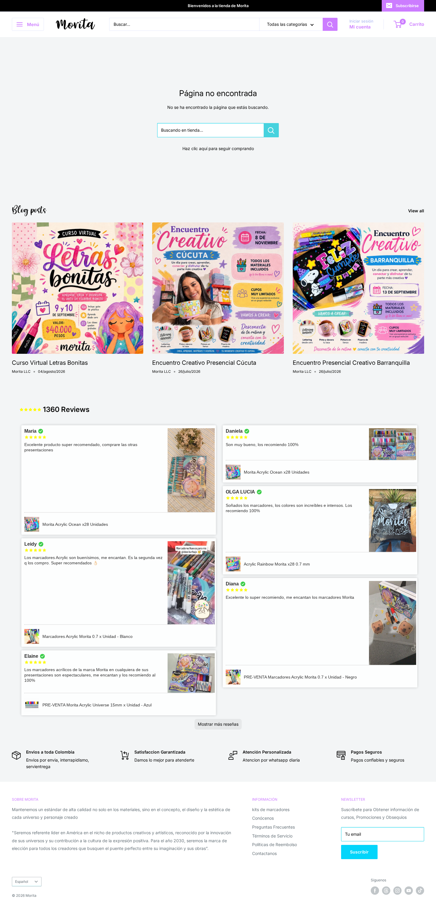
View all (416, 210)
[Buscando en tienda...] (271, 130)
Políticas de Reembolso (274, 844)
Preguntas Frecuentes (273, 826)
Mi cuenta (360, 27)
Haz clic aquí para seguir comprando (218, 148)
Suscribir (359, 851)
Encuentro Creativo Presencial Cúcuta (204, 362)
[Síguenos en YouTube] (409, 890)
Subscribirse (407, 5)
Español (21, 881)
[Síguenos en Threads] (386, 890)
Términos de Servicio (272, 835)
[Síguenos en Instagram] (397, 890)
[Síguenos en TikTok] (420, 890)
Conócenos (263, 818)
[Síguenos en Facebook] (375, 890)
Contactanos (264, 853)
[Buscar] (330, 24)
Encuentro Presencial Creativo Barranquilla (351, 362)
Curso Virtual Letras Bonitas (50, 362)
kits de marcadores (270, 809)
